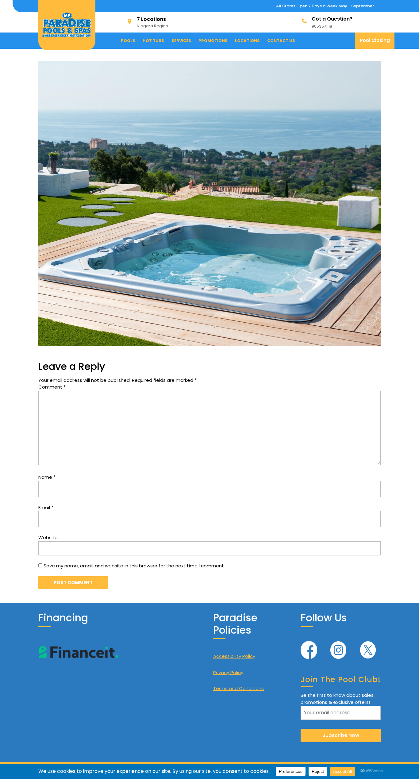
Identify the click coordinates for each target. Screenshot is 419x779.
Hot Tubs (153, 41)
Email (45, 507)
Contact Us (281, 41)
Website (48, 537)
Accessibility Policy (234, 656)
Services (181, 41)
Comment (52, 387)
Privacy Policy (228, 672)
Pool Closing (377, 43)
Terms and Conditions (238, 688)
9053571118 (322, 26)
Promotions (213, 41)
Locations (247, 41)
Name (47, 477)
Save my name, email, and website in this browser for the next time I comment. (134, 565)
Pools (128, 41)
